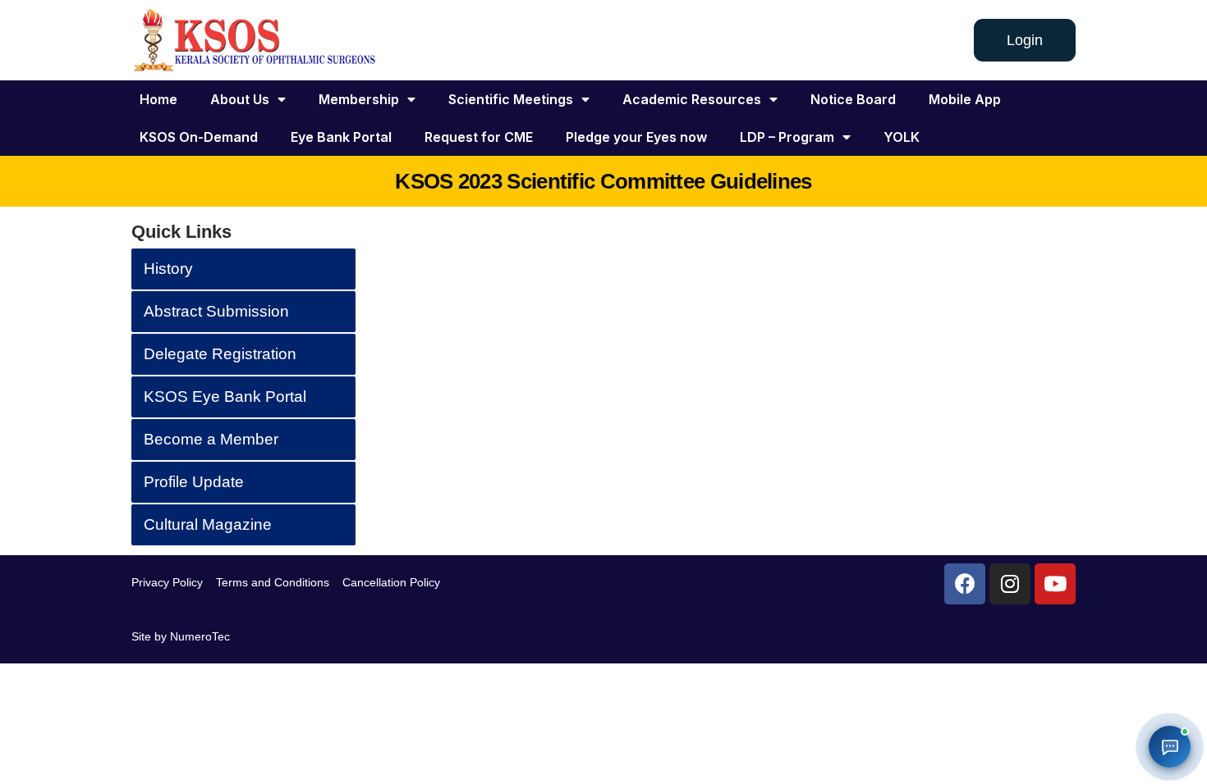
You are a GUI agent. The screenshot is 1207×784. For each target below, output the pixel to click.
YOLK (901, 137)
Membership (359, 99)
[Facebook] (964, 583)
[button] (1025, 40)
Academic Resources (691, 99)
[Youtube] (1055, 583)
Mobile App (965, 99)
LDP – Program (787, 137)
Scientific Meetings (510, 99)
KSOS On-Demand (199, 137)
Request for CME (479, 137)
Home (158, 99)
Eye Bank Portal (341, 137)
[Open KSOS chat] (1170, 747)
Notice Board (853, 99)
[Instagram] (1009, 583)
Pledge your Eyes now (636, 137)
